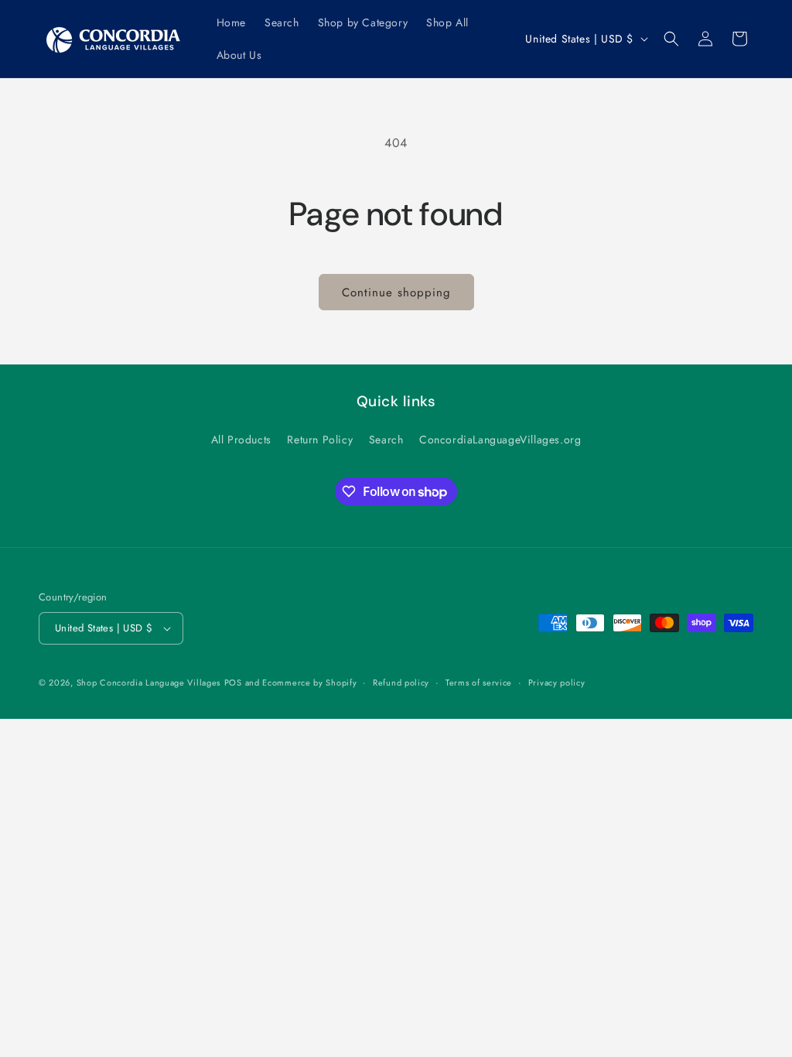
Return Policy (320, 439)
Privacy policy (556, 682)
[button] (671, 39)
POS (233, 682)
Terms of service (479, 682)
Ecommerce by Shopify (309, 682)
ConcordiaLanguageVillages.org (500, 439)
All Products (241, 439)
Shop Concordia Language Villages (148, 682)
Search (386, 439)
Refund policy (401, 682)
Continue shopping (396, 292)
